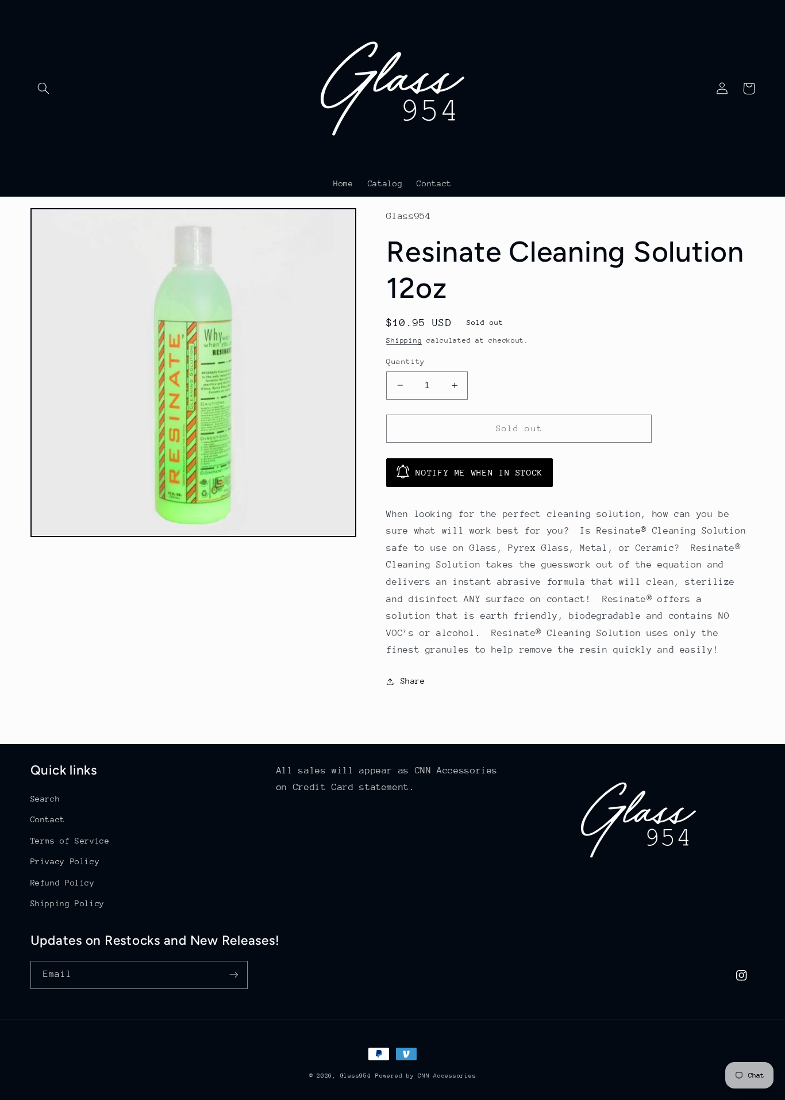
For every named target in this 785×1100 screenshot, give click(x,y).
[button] (43, 88)
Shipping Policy (67, 903)
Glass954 (355, 1075)
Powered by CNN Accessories (425, 1075)
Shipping (404, 340)
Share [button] (413, 680)
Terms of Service (70, 840)
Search (45, 798)
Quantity (405, 361)
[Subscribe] (233, 975)
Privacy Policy (65, 861)
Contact (47, 819)
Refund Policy (62, 882)
